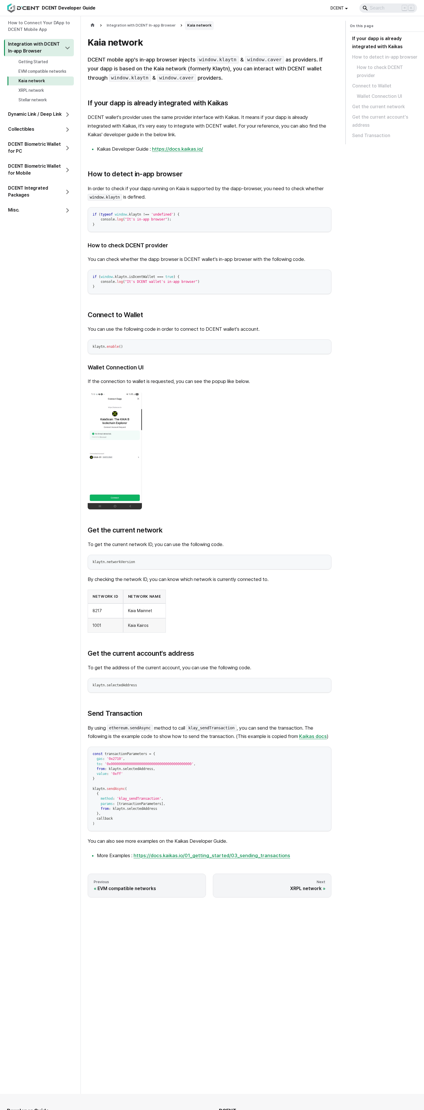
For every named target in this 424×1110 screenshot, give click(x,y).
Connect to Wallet (371, 86)
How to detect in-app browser (384, 57)
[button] (39, 48)
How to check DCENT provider (380, 71)
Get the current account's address (380, 121)
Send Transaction (371, 135)
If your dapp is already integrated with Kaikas (377, 42)
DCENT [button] (337, 8)
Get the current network (378, 106)
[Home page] (92, 25)
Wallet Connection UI (379, 96)
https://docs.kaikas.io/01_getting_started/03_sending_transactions (212, 855)
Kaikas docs (313, 736)
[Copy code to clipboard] (324, 214)
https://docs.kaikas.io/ (177, 149)
